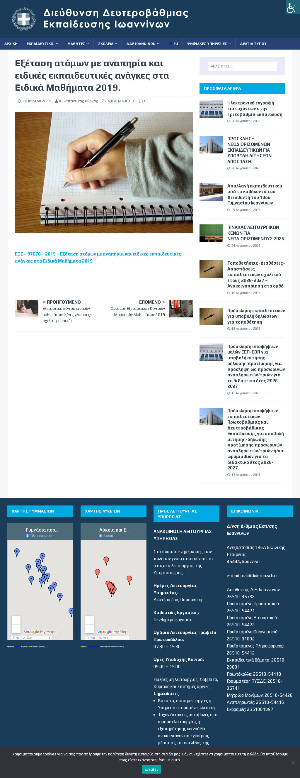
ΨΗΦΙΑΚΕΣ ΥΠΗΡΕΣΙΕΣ (207, 44)
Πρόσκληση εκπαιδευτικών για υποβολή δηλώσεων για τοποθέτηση (256, 316)
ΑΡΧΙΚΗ (11, 44)
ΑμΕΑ (112, 101)
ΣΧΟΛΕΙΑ (105, 44)
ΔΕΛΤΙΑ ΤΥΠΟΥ (253, 44)
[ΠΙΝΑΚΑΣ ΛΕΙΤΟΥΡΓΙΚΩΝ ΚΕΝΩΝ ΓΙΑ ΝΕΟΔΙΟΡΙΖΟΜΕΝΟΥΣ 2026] (211, 238)
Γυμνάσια (17, 646)
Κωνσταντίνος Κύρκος (78, 101)
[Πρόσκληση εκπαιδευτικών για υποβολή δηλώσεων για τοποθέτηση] (211, 321)
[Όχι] (293, 762)
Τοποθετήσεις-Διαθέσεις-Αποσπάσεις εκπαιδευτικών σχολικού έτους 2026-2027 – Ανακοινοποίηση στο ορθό (256, 274)
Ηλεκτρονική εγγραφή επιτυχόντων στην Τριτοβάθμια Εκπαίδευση (254, 108)
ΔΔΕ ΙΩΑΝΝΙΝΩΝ (141, 44)
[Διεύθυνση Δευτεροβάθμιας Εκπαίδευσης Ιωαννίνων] (105, 34)
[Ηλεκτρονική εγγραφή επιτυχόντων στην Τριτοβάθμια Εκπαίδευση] (211, 113)
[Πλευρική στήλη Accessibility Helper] (293, 7)
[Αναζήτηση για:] (242, 66)
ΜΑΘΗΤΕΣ (76, 44)
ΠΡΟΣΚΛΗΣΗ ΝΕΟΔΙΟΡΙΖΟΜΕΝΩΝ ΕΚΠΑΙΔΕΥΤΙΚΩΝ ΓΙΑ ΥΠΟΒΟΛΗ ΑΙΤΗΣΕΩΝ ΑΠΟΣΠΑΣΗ (249, 150)
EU (175, 44)
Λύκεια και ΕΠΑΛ (93, 646)
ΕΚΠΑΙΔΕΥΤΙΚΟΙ (40, 44)
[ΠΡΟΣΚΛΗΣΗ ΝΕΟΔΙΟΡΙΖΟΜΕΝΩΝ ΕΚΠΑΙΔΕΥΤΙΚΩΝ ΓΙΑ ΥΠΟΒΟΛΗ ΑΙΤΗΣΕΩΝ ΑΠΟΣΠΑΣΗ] (211, 149)
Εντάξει (151, 769)
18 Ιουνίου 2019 (37, 101)
